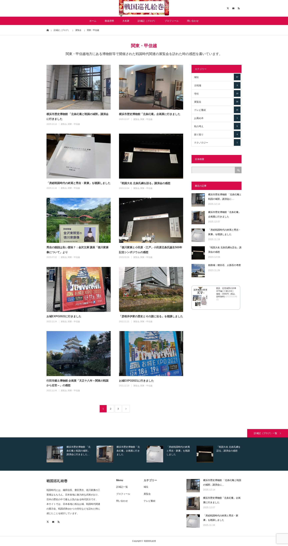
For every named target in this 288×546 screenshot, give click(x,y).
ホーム (92, 20)
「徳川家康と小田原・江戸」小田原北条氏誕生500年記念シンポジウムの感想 (150, 250)
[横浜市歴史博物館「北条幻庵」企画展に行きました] (151, 87)
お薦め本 (216, 118)
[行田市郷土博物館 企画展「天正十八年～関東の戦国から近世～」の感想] (78, 353)
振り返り (216, 134)
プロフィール (172, 20)
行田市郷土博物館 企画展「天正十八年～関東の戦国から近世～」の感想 (77, 383)
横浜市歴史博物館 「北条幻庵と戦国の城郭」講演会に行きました (77, 116)
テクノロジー (216, 142)
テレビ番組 (216, 110)
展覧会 (64, 124)
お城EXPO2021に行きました (136, 380)
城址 (216, 77)
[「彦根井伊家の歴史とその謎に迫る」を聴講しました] (151, 289)
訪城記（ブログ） (147, 20)
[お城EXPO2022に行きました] (78, 289)
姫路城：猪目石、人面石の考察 (224, 265)
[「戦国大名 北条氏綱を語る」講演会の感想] (151, 156)
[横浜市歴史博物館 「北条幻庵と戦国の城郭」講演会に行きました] (78, 87)
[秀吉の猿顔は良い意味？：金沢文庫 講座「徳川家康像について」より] (78, 220)
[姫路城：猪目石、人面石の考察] (198, 270)
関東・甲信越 (74, 124)
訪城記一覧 (122, 487)
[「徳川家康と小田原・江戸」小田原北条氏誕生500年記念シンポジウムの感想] (151, 220)
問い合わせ (193, 20)
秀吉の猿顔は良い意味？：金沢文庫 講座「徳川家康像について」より (77, 250)
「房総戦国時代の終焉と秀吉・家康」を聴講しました (78, 183)
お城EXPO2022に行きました (63, 316)
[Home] (47, 30)
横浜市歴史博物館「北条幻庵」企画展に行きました (149, 114)
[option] (70, 454)
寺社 (216, 93)
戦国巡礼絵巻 (57, 480)
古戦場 (216, 85)
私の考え (216, 126)
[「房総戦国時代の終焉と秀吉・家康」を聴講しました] (78, 156)
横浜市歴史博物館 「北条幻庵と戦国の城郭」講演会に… (225, 196)
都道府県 (109, 20)
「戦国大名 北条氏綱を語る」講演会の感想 (144, 183)
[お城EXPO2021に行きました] (151, 353)
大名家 (125, 20)
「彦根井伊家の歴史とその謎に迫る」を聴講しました (151, 316)
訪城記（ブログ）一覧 (265, 433)
